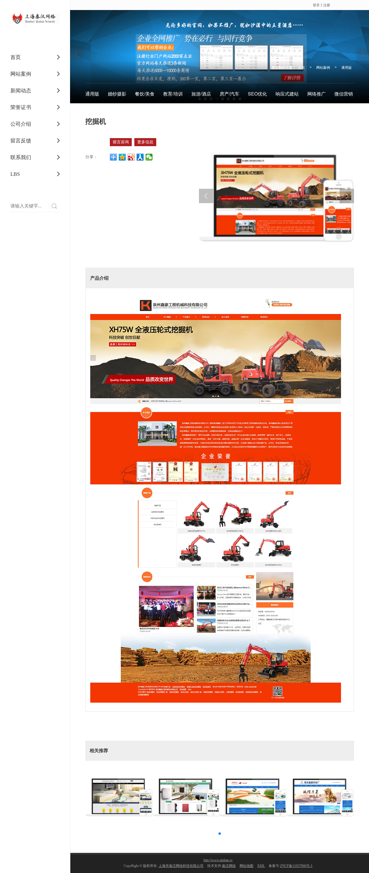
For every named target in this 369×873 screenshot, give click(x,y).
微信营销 (343, 93)
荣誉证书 (20, 107)
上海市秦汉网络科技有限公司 (181, 866)
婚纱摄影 (117, 93)
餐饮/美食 (145, 93)
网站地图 (246, 866)
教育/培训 (173, 93)
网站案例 (20, 74)
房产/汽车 (229, 93)
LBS (15, 174)
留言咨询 (121, 142)
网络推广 (316, 93)
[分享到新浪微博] (131, 157)
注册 (326, 4)
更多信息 (145, 142)
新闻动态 (20, 91)
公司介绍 (20, 124)
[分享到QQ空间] (122, 157)
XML (261, 866)
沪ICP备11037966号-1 (296, 866)
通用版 (346, 67)
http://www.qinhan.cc (218, 860)
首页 (15, 57)
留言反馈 (20, 141)
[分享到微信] (149, 157)
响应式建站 (287, 93)
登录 (316, 4)
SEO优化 (257, 93)
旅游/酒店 (201, 93)
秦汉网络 (229, 866)
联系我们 (20, 157)
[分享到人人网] (140, 157)
